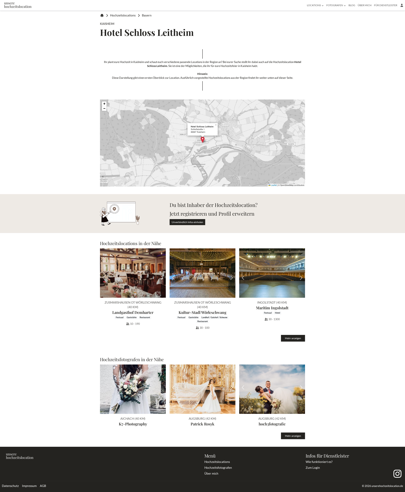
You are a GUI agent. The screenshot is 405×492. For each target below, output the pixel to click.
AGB (43, 486)
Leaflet (273, 185)
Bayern (147, 15)
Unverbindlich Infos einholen (187, 222)
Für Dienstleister (385, 5)
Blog (352, 5)
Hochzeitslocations (123, 15)
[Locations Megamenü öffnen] (322, 5)
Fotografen (334, 5)
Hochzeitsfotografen (218, 467)
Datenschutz (10, 486)
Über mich (364, 5)
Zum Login (313, 467)
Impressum (29, 486)
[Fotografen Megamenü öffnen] (345, 5)
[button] (402, 5)
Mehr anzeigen (293, 338)
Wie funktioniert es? (319, 462)
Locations (314, 5)
